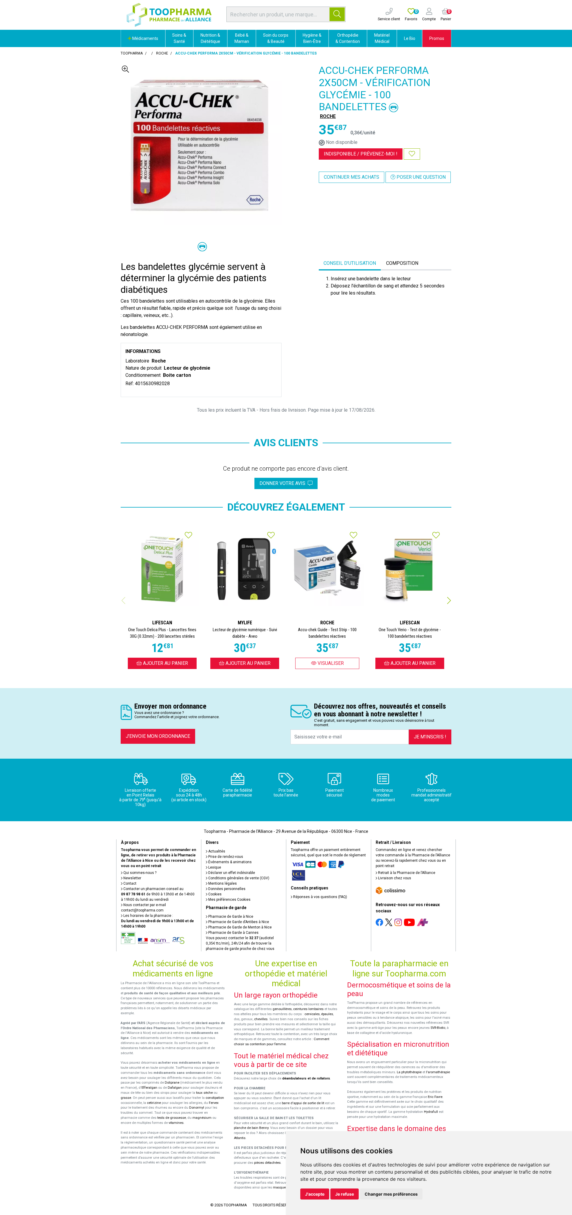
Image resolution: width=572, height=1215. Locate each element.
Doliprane (172, 1083)
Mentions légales (222, 883)
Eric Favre (435, 1097)
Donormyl (196, 1108)
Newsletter (131, 878)
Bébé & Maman (241, 38)
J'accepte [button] (314, 1194)
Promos (436, 38)
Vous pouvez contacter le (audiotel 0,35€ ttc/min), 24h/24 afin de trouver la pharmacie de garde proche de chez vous (240, 943)
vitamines (176, 1123)
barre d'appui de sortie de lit (303, 1103)
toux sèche (204, 1093)
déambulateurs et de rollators (306, 1078)
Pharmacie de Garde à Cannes (233, 933)
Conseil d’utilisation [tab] (350, 263)
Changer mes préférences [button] (391, 1194)
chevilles (261, 1019)
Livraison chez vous (394, 878)
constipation (215, 1098)
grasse (126, 1098)
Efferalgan (149, 1088)
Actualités (216, 851)
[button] (449, 600)
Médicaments (144, 38)
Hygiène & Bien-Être (312, 38)
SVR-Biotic (437, 1028)
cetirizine (154, 1103)
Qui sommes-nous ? (139, 873)
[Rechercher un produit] (337, 14)
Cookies (214, 894)
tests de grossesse (171, 1118)
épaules (327, 1014)
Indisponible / (360, 154)
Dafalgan (175, 1088)
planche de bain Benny (251, 1128)
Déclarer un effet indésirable (231, 873)
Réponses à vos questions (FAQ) (319, 897)
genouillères (282, 1009)
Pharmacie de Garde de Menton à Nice (239, 927)
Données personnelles (226, 889)
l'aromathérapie (438, 1072)
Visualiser (330, 663)
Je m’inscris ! (430, 737)
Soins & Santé (179, 38)
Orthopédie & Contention (347, 38)
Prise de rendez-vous (225, 857)
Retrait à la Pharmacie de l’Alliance (406, 873)
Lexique (214, 867)
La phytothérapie (409, 1072)
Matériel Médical (382, 38)
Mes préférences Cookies (229, 899)
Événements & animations (229, 862)
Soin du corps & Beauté (275, 38)
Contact (129, 883)
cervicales (312, 1014)
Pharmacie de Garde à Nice (230, 916)
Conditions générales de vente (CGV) (238, 878)
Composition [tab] (402, 263)
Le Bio (409, 38)
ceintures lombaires (308, 1009)
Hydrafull (431, 1112)
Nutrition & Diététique (210, 38)
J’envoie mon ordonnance (158, 736)
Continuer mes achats (351, 177)
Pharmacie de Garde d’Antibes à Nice (238, 922)
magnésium (202, 1118)
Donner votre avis (283, 483)
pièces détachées (267, 1163)
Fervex (214, 1103)
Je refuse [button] (344, 1194)
